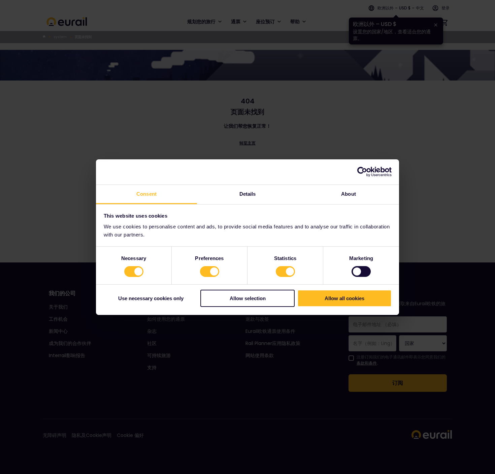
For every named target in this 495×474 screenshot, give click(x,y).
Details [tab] (247, 193)
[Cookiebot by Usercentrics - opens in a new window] (362, 172)
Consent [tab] (146, 193)
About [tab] (348, 193)
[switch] (209, 271)
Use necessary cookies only (151, 298)
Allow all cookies (344, 298)
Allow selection (248, 298)
